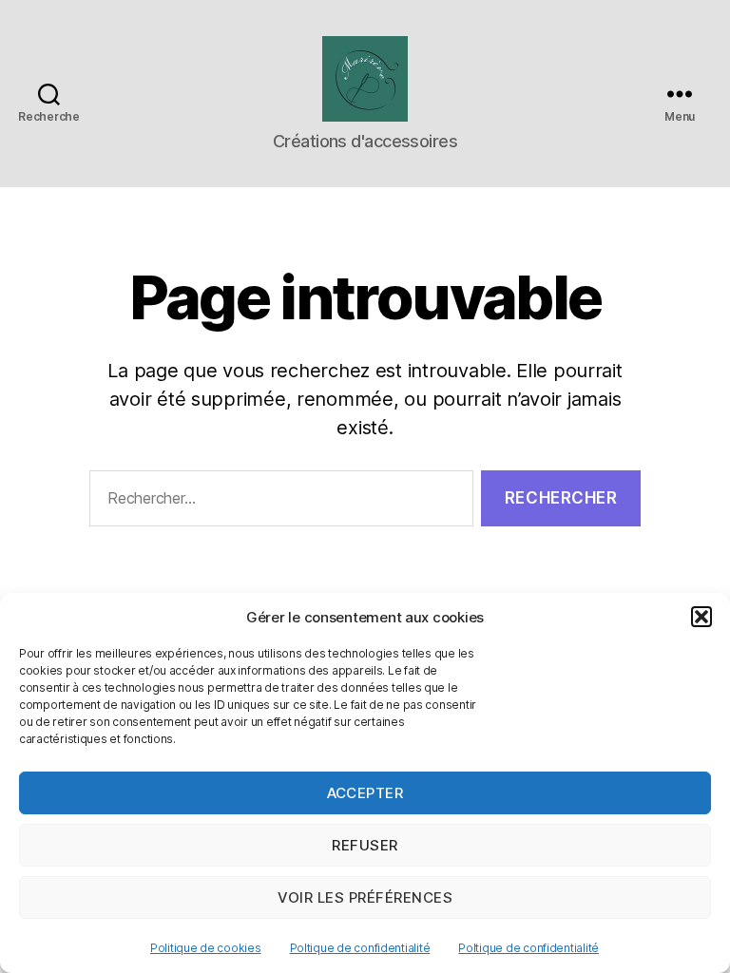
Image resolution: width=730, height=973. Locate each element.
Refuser (365, 845)
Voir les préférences (365, 897)
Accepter (365, 793)
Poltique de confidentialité (360, 948)
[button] (701, 616)
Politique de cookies (205, 948)
